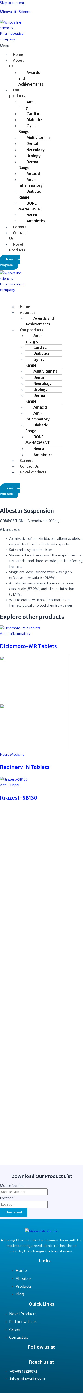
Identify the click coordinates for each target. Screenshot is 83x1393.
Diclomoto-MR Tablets (28, 646)
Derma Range (28, 164)
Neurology (36, 149)
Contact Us (18, 235)
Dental (32, 143)
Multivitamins (38, 137)
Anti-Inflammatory (30, 182)
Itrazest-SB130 (18, 797)
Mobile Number (12, 1186)
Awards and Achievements (30, 78)
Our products (17, 93)
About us (16, 63)
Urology (34, 155)
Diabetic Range (29, 194)
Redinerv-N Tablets (25, 767)
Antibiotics (36, 221)
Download (14, 1212)
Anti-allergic (27, 105)
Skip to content (12, 3)
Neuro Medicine (12, 754)
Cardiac (33, 113)
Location (7, 1198)
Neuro (32, 215)
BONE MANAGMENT (30, 206)
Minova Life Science (15, 12)
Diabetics (35, 119)
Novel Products (17, 247)
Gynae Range (28, 128)
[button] (9, 46)
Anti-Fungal (9, 785)
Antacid (33, 173)
